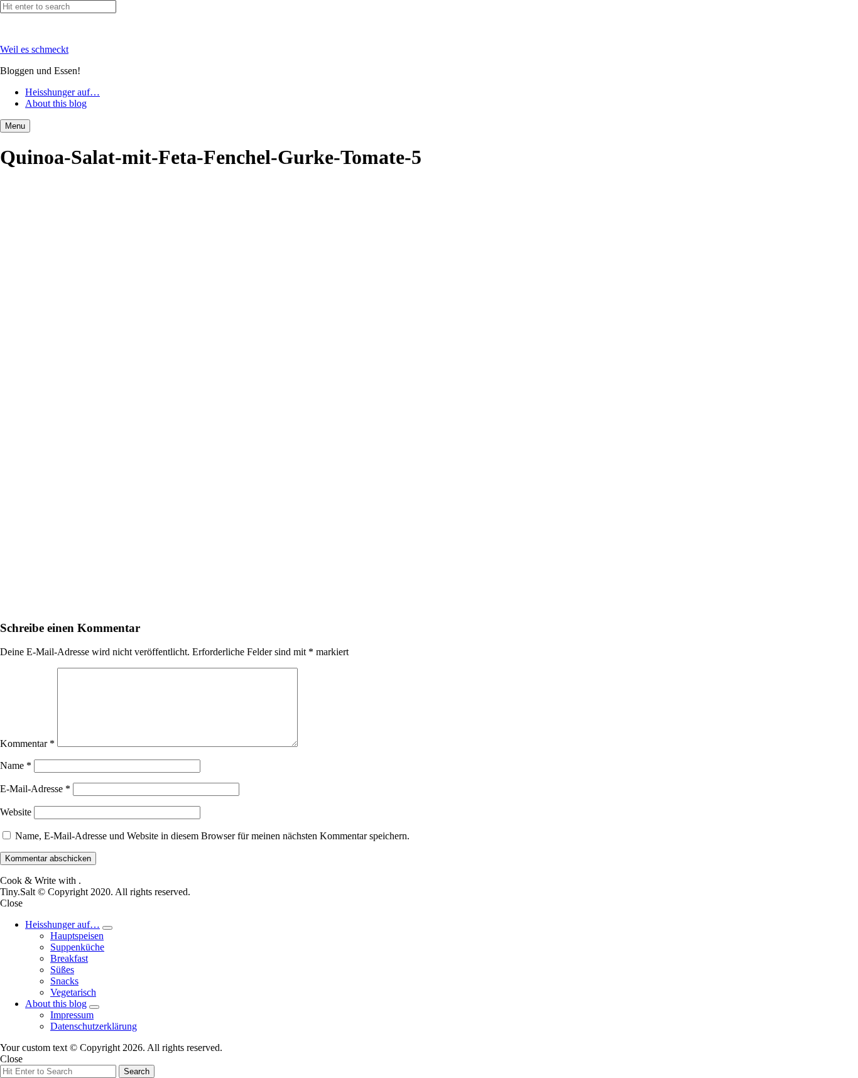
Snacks (64, 981)
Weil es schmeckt (34, 49)
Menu (15, 126)
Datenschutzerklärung (93, 1026)
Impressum (72, 1015)
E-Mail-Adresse (35, 788)
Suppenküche (77, 947)
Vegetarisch (73, 992)
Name (15, 765)
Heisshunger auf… (62, 92)
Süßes (62, 969)
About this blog (56, 103)
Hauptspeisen (77, 935)
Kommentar (27, 743)
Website (15, 812)
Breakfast (69, 958)
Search (136, 1071)
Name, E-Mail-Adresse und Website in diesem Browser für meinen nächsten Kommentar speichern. (212, 835)
